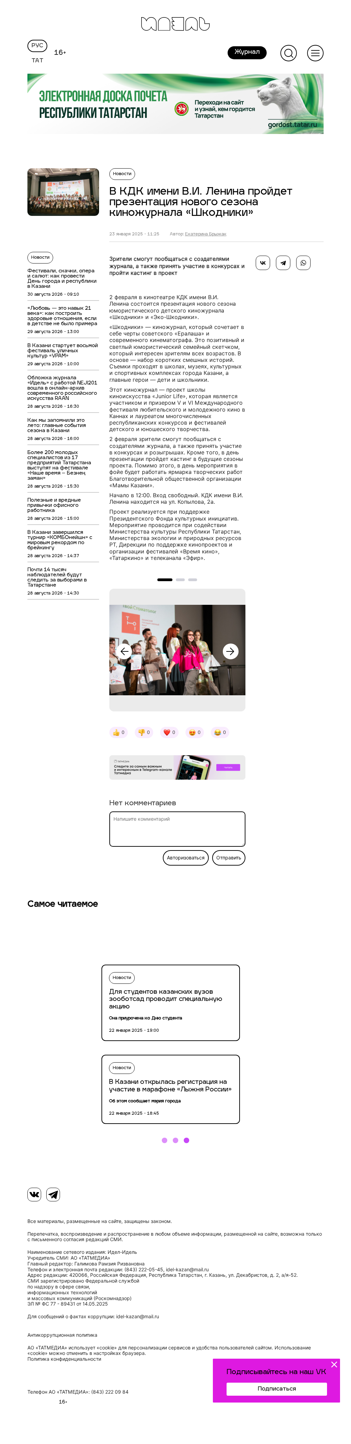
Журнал (247, 52)
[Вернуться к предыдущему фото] (124, 651)
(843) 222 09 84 (110, 1392)
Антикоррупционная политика (62, 1335)
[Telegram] (283, 263)
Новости (40, 258)
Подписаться (277, 1389)
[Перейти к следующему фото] (231, 651)
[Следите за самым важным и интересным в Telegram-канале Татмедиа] (177, 768)
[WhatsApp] (303, 263)
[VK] (34, 1194)
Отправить (228, 857)
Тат (38, 61)
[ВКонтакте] (263, 263)
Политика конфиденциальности (64, 1359)
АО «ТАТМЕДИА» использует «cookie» (72, 1347)
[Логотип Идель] (175, 25)
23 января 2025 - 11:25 (134, 234)
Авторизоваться (186, 857)
